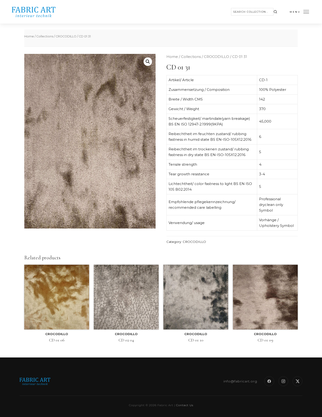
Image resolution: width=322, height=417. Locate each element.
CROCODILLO (66, 36)
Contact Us (184, 405)
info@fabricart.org (240, 381)
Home (29, 36)
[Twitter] (297, 381)
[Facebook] (269, 381)
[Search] (275, 12)
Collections (44, 36)
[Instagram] (283, 381)
